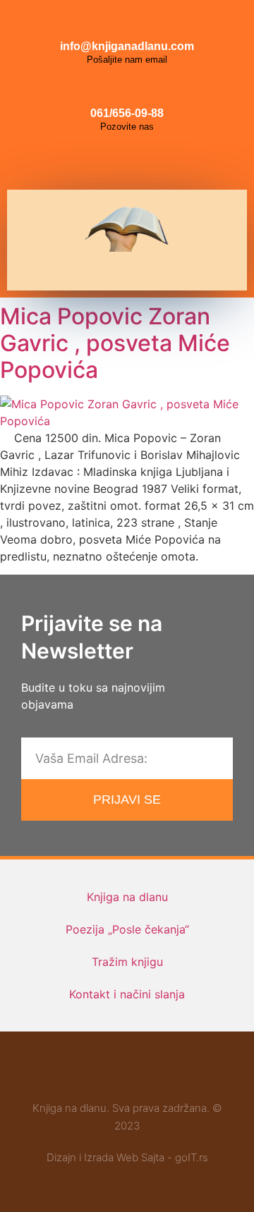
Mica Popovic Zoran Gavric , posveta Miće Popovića (115, 343)
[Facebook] (95, 161)
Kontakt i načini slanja (127, 994)
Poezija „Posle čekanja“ (127, 929)
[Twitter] (159, 161)
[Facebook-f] (86, 1072)
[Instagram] (127, 161)
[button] (121, 271)
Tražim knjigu (127, 962)
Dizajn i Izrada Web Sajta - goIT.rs (127, 1157)
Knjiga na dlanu (127, 897)
